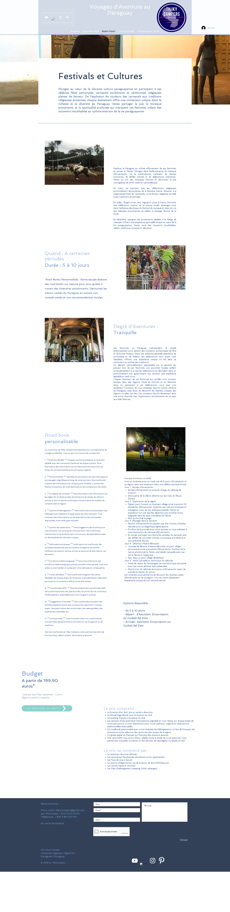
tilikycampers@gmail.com (70, 810)
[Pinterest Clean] (67, 17)
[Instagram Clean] (60, 17)
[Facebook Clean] (53, 19)
